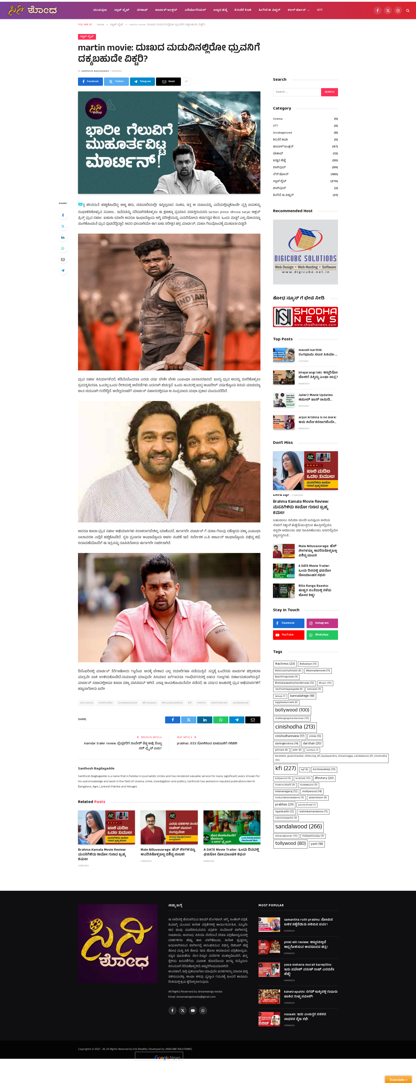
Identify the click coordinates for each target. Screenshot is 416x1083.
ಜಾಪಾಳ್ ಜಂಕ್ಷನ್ (166, 10)
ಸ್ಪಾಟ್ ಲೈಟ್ (122, 10)
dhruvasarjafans (172, 702)
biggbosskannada (286, 703)
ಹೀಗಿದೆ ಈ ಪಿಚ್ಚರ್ (269, 10)
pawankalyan (318, 798)
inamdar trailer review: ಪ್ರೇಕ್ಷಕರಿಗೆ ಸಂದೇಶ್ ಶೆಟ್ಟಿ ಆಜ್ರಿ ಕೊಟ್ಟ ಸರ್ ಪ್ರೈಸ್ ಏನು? (123, 746)
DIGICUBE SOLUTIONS (178, 1049)
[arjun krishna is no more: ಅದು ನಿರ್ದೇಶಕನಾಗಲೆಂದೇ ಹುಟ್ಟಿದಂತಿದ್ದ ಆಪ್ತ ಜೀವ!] (284, 422)
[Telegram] (62, 270)
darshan (312, 744)
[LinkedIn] (62, 237)
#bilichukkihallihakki (288, 671)
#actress (285, 664)
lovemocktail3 (285, 785)
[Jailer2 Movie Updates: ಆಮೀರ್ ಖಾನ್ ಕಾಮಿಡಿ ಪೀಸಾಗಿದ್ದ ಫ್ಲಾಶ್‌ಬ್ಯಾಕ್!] (284, 400)
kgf (304, 770)
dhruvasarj (149, 702)
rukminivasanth (286, 818)
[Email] (62, 259)
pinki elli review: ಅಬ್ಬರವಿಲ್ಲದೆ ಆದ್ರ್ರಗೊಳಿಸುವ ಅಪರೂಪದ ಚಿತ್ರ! (306, 945)
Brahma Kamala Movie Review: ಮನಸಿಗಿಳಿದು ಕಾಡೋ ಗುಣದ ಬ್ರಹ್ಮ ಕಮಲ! (102, 855)
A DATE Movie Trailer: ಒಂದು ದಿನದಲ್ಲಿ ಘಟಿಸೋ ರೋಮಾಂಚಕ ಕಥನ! (231, 852)
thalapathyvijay (313, 836)
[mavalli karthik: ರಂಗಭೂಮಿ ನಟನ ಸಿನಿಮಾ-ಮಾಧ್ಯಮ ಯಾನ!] (284, 355)
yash (317, 844)
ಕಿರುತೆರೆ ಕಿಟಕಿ (242, 10)
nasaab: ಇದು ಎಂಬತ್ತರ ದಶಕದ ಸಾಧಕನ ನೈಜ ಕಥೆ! (305, 1017)
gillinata (281, 750)
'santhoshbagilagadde (289, 689)
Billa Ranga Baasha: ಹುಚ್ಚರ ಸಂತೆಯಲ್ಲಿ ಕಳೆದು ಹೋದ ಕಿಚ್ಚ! (315, 591)
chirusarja (86, 702)
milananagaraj (286, 791)
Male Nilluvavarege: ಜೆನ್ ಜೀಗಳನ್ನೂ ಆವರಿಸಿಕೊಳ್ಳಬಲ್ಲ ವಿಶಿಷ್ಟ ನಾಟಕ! (168, 852)
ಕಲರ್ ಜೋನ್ (297, 10)
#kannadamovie (318, 671)
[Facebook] (62, 215)
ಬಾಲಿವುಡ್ (279, 167)
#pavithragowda (286, 677)
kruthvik (303, 778)
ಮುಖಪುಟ (100, 10)
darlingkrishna (286, 743)
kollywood (283, 778)
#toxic (325, 683)
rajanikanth (284, 812)
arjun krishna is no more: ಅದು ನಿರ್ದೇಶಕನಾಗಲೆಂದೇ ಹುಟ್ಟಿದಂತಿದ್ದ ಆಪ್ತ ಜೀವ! (317, 420)
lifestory (324, 778)
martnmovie (219, 702)
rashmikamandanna (313, 812)
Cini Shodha (139, 1049)
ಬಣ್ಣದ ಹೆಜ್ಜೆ (220, 10)
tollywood (290, 844)
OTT (320, 10)
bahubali (314, 689)
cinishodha (106, 702)
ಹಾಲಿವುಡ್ (279, 188)
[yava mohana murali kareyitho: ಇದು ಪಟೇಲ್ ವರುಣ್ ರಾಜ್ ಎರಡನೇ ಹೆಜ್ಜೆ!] (269, 969)
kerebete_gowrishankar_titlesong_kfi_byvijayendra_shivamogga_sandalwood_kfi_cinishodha (331, 758)
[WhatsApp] (62, 248)
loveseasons (308, 785)
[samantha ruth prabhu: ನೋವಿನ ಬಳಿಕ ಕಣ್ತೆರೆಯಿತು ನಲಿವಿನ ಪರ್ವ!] (269, 924)
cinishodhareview (289, 736)
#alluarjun (308, 664)
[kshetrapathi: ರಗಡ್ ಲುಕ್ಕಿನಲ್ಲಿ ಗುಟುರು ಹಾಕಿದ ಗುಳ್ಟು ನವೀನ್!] (269, 996)
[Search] (407, 10)
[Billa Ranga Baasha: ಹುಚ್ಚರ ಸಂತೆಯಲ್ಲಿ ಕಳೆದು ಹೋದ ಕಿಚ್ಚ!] (284, 591)
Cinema (278, 119)
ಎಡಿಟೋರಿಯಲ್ (195, 10)
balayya (280, 696)
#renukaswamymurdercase (294, 683)
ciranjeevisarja (127, 702)
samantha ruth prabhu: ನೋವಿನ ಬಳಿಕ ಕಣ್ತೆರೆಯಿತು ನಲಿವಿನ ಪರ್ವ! (308, 922)
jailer (297, 750)
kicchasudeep (324, 769)
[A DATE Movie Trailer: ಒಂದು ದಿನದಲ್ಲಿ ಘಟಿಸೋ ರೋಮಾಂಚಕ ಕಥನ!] (231, 827)
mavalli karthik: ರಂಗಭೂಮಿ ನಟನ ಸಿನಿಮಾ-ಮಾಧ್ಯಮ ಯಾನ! (317, 352)
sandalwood (241, 702)
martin (201, 702)
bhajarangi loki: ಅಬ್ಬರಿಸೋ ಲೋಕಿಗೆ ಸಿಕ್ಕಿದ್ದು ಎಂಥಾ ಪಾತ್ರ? (318, 375)
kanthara (312, 750)
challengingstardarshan (292, 718)
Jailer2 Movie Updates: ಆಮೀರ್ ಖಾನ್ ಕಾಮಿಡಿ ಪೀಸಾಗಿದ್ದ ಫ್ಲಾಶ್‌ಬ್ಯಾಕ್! (316, 397)
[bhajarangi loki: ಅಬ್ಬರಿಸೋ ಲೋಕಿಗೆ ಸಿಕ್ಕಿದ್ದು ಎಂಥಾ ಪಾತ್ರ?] (284, 377)
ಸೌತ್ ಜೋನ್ (280, 174)
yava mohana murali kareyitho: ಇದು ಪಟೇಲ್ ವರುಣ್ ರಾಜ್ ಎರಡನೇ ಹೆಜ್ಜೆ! (309, 970)
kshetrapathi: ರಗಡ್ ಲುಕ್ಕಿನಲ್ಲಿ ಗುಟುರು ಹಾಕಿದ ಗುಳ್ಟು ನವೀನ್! (311, 994)
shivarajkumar (286, 836)
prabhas (284, 805)
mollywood (312, 791)
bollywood (292, 710)
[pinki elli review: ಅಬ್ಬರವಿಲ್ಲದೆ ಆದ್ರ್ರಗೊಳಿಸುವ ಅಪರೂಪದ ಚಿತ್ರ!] (269, 947)
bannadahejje (302, 696)
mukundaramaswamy (289, 798)
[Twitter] (62, 226)
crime (315, 736)
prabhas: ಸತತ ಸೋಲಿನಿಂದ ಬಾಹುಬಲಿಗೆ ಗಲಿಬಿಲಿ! (207, 744)
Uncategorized (282, 133)
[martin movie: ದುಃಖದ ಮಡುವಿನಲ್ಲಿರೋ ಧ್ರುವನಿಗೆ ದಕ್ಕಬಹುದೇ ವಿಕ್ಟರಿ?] (169, 142)
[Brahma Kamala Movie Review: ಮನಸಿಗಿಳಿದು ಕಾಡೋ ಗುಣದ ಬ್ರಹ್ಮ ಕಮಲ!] (106, 827)
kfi (190, 702)
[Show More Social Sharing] (186, 82)
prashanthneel (307, 805)
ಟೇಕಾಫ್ (142, 10)
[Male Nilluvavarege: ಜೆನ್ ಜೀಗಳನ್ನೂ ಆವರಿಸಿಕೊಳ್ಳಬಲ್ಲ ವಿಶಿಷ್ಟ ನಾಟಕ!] (169, 827)
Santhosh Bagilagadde (95, 71)
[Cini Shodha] (32, 10)
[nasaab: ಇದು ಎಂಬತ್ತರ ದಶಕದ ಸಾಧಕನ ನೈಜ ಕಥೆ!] (269, 1019)
